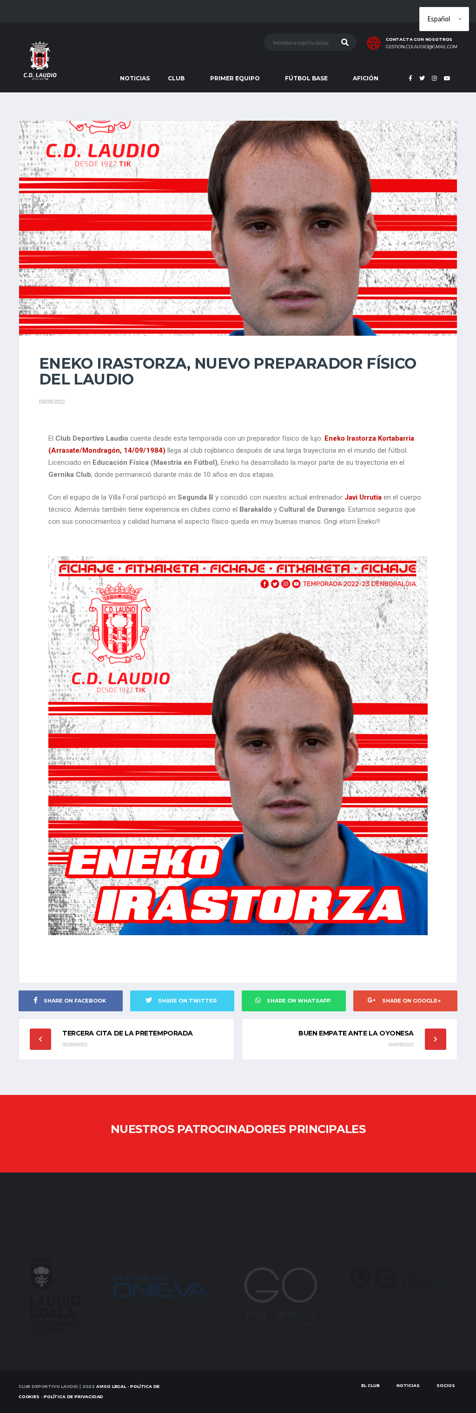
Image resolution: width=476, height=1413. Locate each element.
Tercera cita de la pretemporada (127, 1033)
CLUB (176, 78)
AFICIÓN (365, 78)
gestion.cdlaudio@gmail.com (421, 47)
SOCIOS (445, 1385)
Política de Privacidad (73, 1396)
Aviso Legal (111, 1386)
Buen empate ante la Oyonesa (356, 1033)
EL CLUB (370, 1385)
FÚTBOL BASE (306, 78)
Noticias (408, 1385)
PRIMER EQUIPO (235, 78)
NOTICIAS (135, 78)
